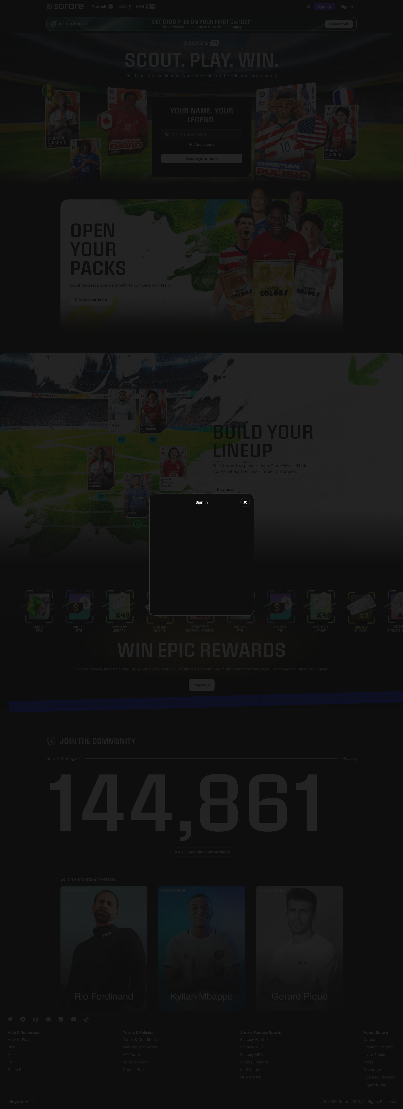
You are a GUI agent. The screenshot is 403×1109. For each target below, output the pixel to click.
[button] (245, 502)
